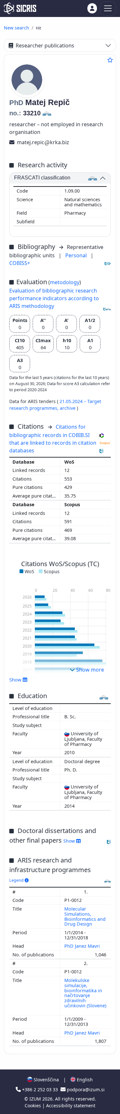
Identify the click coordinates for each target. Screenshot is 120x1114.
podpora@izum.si (85, 1089)
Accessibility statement (70, 1105)
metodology (64, 282)
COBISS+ (19, 263)
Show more (89, 669)
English (84, 1080)
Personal (76, 255)
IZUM (35, 1099)
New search (16, 28)
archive (68, 408)
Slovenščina (45, 1080)
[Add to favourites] (110, 60)
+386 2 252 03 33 (40, 1089)
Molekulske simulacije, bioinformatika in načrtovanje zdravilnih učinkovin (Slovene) (85, 993)
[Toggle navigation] (108, 8)
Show (69, 841)
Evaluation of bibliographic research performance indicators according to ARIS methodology (54, 298)
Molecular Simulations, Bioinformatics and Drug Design (85, 916)
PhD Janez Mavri (82, 946)
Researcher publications (45, 45)
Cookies (33, 1105)
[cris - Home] (20, 8)
